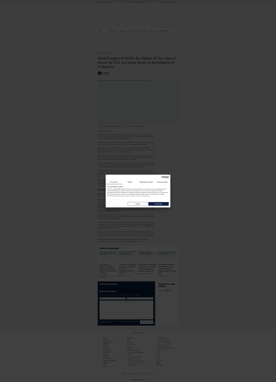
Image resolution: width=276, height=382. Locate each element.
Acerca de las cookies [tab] (162, 182)
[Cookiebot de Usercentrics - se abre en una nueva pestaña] (162, 177)
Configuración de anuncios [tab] (146, 182)
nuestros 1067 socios (118, 189)
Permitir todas (158, 203)
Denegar (138, 203)
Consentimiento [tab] (114, 182)
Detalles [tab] (130, 182)
